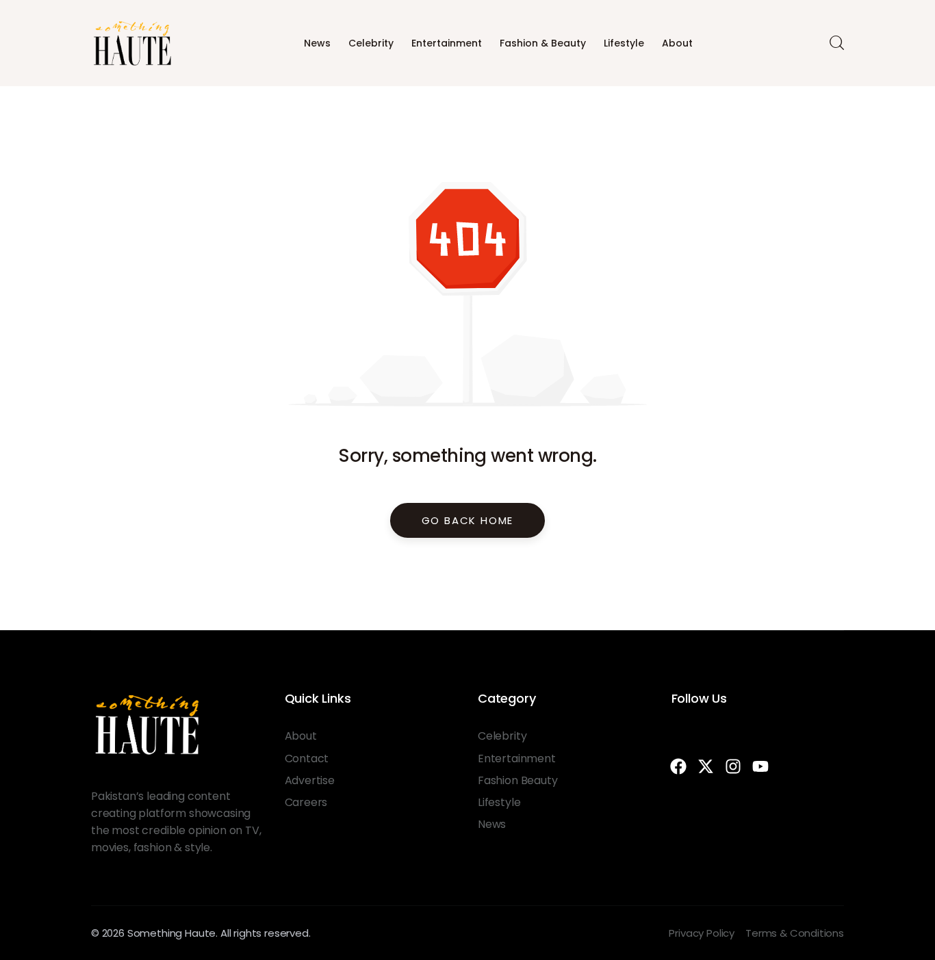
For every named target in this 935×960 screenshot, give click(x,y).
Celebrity (371, 43)
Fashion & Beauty (543, 43)
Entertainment (446, 43)
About (677, 43)
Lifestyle (624, 43)
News (317, 43)
